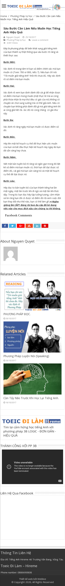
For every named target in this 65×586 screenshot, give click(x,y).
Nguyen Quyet (13, 37)
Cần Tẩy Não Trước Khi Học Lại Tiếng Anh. (31, 398)
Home (3, 16)
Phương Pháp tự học (21, 16)
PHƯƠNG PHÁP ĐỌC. (17, 314)
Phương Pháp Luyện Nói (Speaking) (26, 356)
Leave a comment (40, 40)
